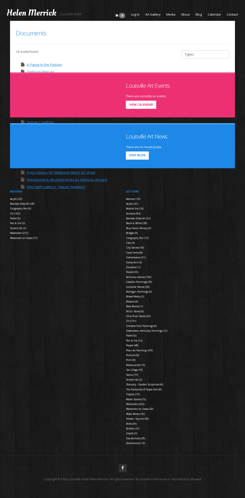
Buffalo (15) (132, 428)
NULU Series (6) (135, 311)
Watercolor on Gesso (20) (139, 409)
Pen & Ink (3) (17, 223)
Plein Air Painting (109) (139, 350)
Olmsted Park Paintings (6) (141, 326)
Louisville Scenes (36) (138, 287)
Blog (198, 14)
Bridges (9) (132, 233)
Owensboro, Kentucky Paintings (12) (146, 330)
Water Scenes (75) (136, 399)
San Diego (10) (134, 369)
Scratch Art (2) (18, 228)
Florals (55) (132, 272)
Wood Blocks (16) (135, 414)
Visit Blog (137, 155)
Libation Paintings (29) (139, 282)
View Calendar (141, 105)
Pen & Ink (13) (134, 340)
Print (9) (130, 360)
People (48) (132, 345)
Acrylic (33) (16, 199)
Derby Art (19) (134, 262)
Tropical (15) (133, 394)
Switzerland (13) (135, 443)
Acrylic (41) (132, 203)
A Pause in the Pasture (44, 64)
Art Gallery (153, 14)
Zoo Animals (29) (135, 438)
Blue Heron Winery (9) (138, 228)
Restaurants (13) (135, 365)
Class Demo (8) (134, 252)
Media (170, 14)
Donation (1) (133, 267)
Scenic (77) (132, 374)
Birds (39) (131, 423)
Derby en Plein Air (40, 71)
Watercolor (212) (19, 233)
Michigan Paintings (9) (139, 291)
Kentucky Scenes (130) (138, 277)
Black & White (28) (136, 223)
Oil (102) (15, 213)
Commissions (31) (135, 257)
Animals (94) (133, 213)
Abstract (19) (133, 199)
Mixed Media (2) (135, 296)
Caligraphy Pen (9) (20, 208)
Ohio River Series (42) (138, 316)
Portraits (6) (132, 355)
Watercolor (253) (135, 404)
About (185, 14)
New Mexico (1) (134, 306)
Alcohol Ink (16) (135, 208)
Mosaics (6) (132, 301)
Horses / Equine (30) (137, 418)
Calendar (214, 14)
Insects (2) (131, 433)
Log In (135, 14)
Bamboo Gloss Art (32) (138, 218)
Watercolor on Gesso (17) (23, 238)
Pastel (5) (15, 218)
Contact (232, 14)
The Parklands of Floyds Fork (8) (143, 389)
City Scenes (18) (135, 247)
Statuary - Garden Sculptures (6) (144, 384)
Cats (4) (130, 242)
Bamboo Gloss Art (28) (22, 203)
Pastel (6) (131, 335)
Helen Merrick (31, 13)
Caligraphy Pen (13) (137, 238)
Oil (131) (131, 321)
